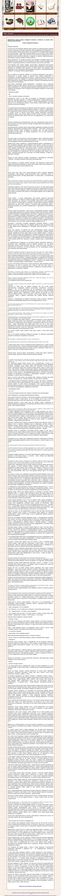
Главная (5, 33)
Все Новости (11, 33)
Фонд (39, 892)
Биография (23, 892)
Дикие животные (34, 892)
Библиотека (43, 892)
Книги (19, 892)
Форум (47, 892)
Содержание (14, 892)
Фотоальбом (28, 892)
